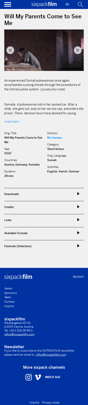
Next (78, 50)
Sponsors (10, 293)
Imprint (9, 306)
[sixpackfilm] (44, 6)
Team (7, 297)
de (67, 4)
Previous (10, 50)
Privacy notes (51, 402)
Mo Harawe (54, 137)
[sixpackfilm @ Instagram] (29, 377)
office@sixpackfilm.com (19, 334)
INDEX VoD (52, 377)
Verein (8, 288)
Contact (9, 302)
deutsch (78, 277)
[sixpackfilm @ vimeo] (38, 377)
